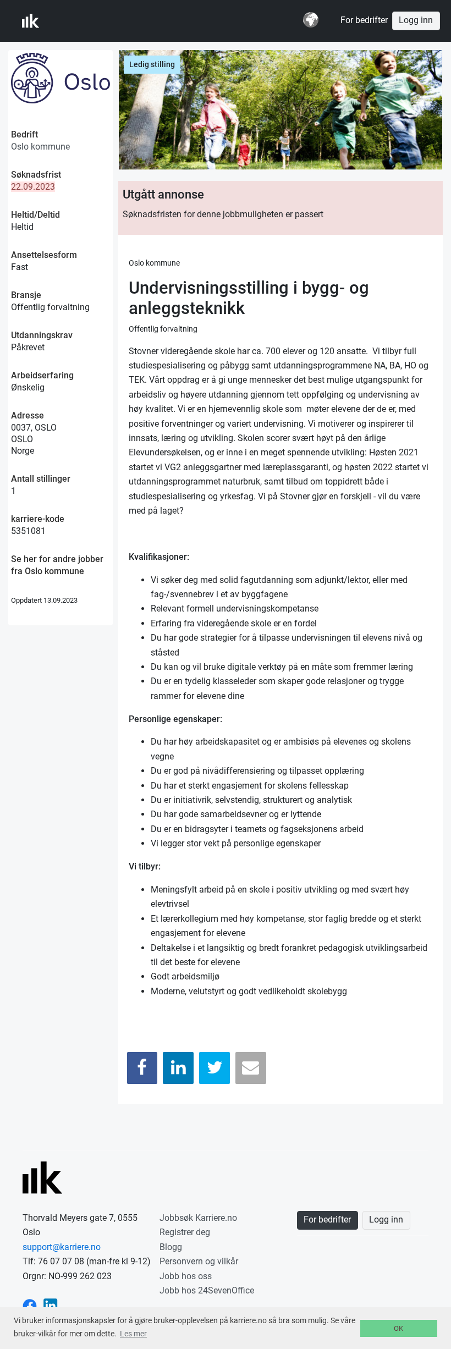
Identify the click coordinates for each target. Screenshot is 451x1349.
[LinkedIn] (178, 1067)
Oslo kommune (40, 146)
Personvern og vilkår (199, 1261)
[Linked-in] (50, 1305)
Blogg (171, 1247)
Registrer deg (185, 1232)
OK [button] (398, 1328)
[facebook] (30, 1305)
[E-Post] (250, 1067)
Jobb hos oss (186, 1276)
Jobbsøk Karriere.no (198, 1218)
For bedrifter (364, 20)
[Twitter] (214, 1067)
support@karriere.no (62, 1247)
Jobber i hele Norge (76, 21)
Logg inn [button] (416, 20)
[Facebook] (142, 1067)
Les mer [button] (133, 1333)
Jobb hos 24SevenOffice (207, 1290)
